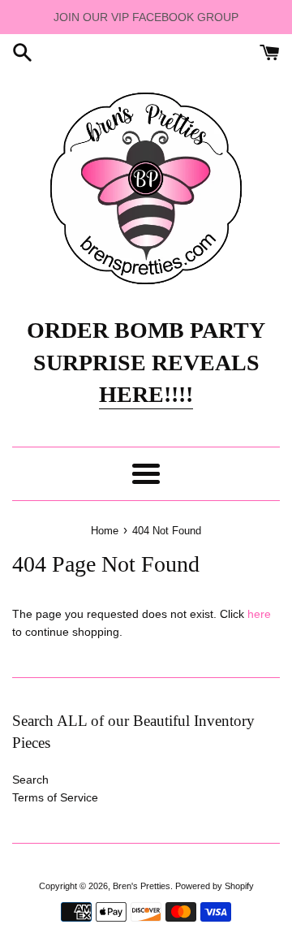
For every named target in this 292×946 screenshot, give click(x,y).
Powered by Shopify (214, 886)
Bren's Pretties (141, 886)
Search (30, 779)
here (259, 613)
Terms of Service (55, 797)
